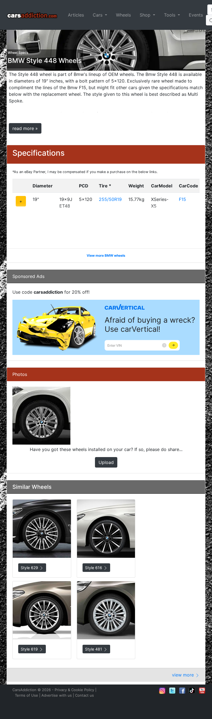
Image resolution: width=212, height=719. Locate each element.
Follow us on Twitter (172, 690)
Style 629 (30, 567)
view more (183, 675)
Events (196, 15)
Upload (106, 462)
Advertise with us (56, 695)
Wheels (123, 15)
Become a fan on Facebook (182, 690)
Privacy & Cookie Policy (74, 690)
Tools (170, 15)
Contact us (84, 695)
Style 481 (94, 649)
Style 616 (94, 567)
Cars (98, 15)
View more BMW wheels (106, 255)
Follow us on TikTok (192, 690)
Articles (76, 15)
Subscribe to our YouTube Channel (202, 690)
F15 (182, 199)
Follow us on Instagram (162, 690)
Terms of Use (26, 695)
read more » (25, 128)
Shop (146, 15)
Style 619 (30, 649)
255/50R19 (110, 199)
